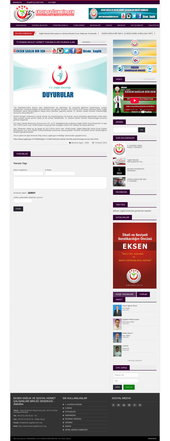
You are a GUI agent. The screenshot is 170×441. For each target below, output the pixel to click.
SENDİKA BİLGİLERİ (39, 25)
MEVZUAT (121, 25)
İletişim (52, 2)
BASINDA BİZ (95, 25)
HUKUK (109, 25)
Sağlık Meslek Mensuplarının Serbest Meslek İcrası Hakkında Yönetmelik (64, 33)
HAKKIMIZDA (21, 25)
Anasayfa (17, 2)
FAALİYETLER (153, 25)
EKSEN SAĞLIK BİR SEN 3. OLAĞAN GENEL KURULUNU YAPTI (123, 33)
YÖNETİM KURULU (60, 25)
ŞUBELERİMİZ (79, 25)
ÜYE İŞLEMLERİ (137, 25)
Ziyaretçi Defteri (35, 2)
